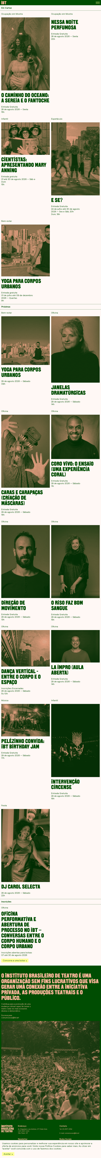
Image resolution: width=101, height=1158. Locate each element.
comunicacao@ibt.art (10, 1018)
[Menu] (98, 3)
